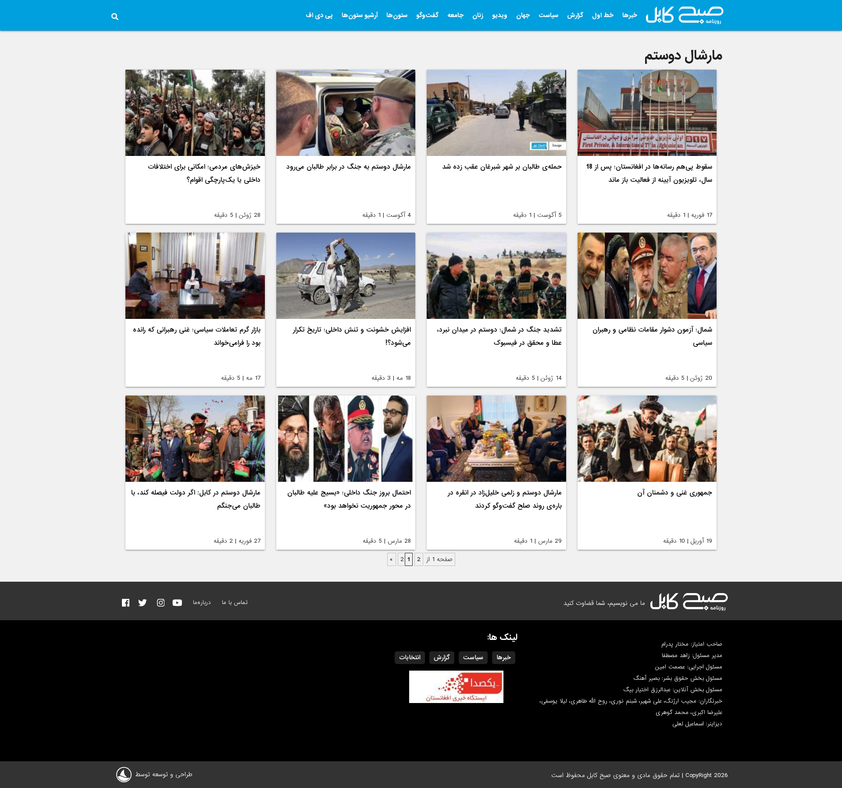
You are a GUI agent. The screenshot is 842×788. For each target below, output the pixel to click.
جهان (523, 15)
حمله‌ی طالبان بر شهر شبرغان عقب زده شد (502, 167)
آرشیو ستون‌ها (360, 15)
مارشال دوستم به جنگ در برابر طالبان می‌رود (348, 167)
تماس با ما (235, 602)
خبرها (629, 15)
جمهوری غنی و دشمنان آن (674, 493)
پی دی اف (319, 15)
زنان (477, 15)
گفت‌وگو (427, 15)
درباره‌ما (202, 602)
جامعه (455, 15)
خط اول (603, 15)
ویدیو (499, 15)
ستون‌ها (396, 15)
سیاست (548, 15)
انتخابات (410, 657)
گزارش (575, 15)
